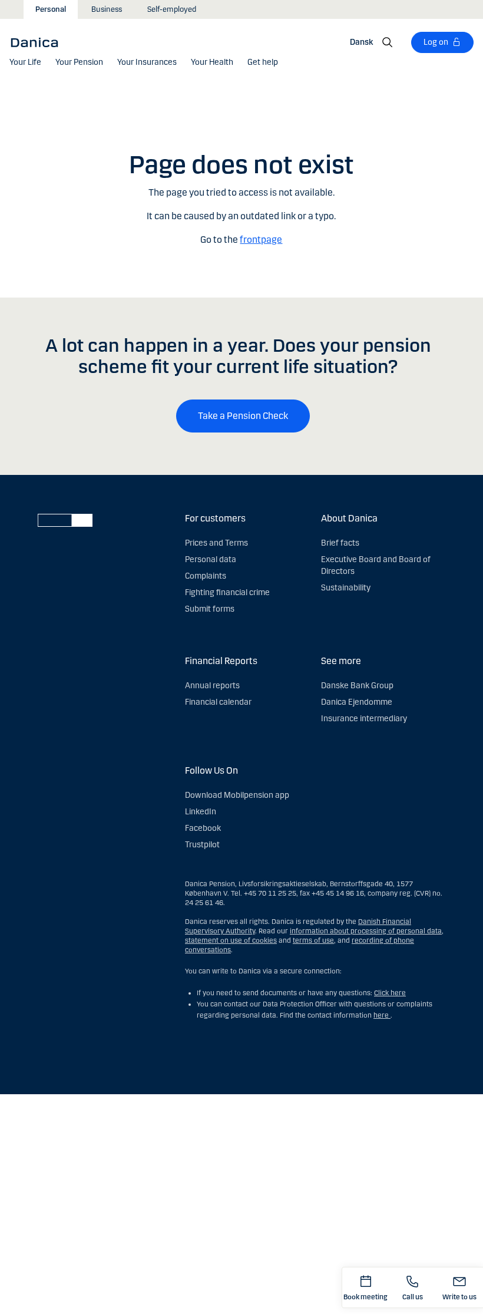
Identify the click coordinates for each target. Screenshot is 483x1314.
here (382, 1015)
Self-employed (171, 9)
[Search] (387, 42)
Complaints (205, 576)
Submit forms (209, 609)
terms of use (313, 940)
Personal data (210, 559)
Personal (50, 9)
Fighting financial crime (227, 592)
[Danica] (38, 42)
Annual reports (212, 686)
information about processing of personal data (366, 931)
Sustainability (345, 588)
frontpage (261, 239)
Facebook (203, 828)
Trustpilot (202, 845)
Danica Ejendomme (356, 702)
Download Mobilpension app (237, 795)
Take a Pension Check (243, 415)
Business (106, 9)
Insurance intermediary (364, 719)
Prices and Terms (216, 543)
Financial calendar (218, 702)
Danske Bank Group (357, 686)
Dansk (361, 42)
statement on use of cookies (231, 940)
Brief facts (340, 543)
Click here (390, 993)
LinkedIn (200, 812)
